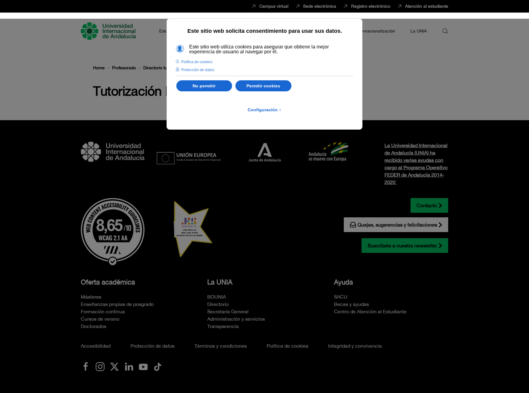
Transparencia (223, 326)
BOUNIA (216, 297)
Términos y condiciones (220, 346)
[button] (445, 31)
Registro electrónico (370, 6)
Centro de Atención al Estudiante (370, 311)
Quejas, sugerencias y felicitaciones (397, 224)
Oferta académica (108, 282)
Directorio (218, 304)
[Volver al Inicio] (109, 31)
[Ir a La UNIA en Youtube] (143, 366)
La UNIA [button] (419, 31)
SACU (340, 297)
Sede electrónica (319, 6)
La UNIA (219, 282)
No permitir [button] (204, 85)
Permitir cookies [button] (263, 85)
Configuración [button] (264, 109)
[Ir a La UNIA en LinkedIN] (129, 366)
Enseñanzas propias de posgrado (117, 304)
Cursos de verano (100, 319)
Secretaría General (228, 311)
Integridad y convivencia (355, 346)
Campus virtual (273, 6)
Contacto (427, 205)
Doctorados (93, 326)
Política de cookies (287, 346)
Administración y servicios (236, 319)
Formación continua (103, 311)
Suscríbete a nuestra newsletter (402, 245)
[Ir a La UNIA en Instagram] (100, 366)
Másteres (91, 297)
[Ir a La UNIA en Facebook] (86, 366)
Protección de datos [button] (197, 70)
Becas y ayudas (351, 304)
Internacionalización (375, 31)
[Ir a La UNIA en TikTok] (158, 366)
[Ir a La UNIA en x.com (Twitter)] (114, 366)
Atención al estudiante (426, 6)
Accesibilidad (96, 346)
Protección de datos (152, 346)
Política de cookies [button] (196, 62)
